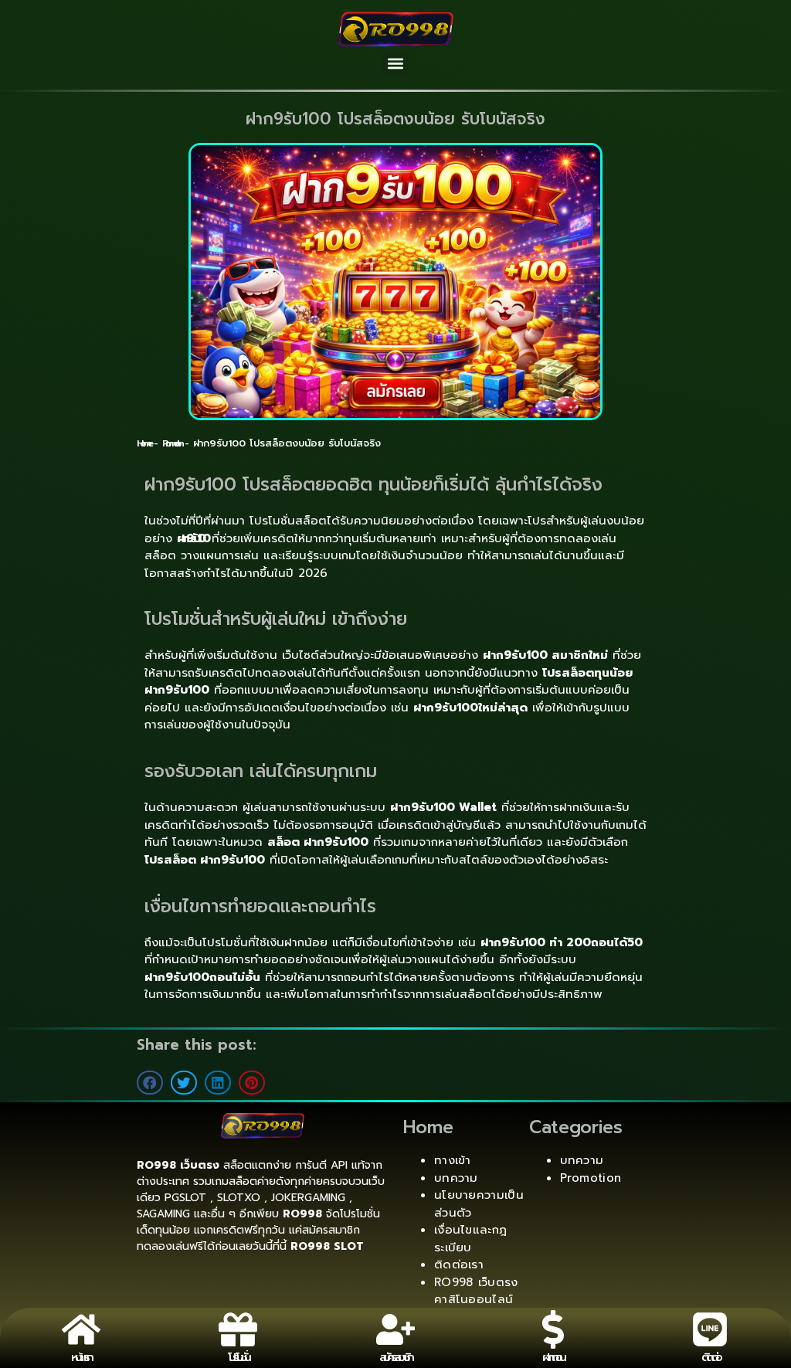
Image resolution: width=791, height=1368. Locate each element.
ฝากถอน (552, 1357)
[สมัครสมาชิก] (395, 1329)
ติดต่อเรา (459, 1264)
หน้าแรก (80, 1357)
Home (143, 443)
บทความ (456, 1177)
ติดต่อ (710, 1357)
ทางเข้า (452, 1160)
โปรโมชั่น (238, 1357)
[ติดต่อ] (710, 1329)
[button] (396, 63)
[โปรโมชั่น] (238, 1329)
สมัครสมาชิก (395, 1357)
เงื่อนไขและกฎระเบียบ (470, 1238)
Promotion (171, 443)
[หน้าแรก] (81, 1329)
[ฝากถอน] (553, 1329)
